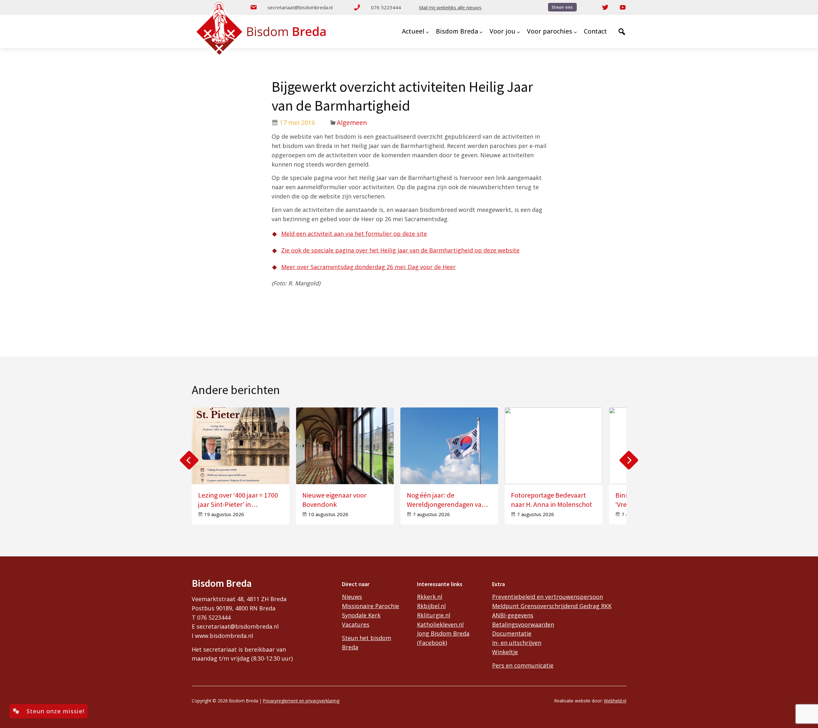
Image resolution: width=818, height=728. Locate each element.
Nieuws (352, 596)
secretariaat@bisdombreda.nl (300, 7)
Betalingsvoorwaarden (523, 624)
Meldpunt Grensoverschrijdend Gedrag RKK (552, 606)
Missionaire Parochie (370, 606)
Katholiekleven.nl (440, 624)
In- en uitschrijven (516, 643)
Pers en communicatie (522, 665)
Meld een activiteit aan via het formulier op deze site (354, 233)
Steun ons (562, 7)
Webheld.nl (615, 701)
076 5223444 (386, 7)
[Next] (629, 460)
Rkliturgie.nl (433, 615)
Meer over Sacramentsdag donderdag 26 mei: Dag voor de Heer (368, 267)
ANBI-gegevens (512, 615)
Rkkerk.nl (429, 596)
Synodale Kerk (361, 615)
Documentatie (511, 633)
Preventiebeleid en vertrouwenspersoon (547, 596)
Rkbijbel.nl (431, 606)
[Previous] (189, 460)
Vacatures (355, 624)
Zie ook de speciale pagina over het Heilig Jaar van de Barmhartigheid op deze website (400, 250)
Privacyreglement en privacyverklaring (301, 701)
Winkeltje (505, 652)
